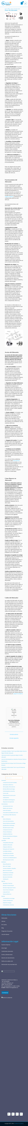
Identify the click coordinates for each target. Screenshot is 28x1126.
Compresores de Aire (7, 829)
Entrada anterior (14, 734)
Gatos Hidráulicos (7, 819)
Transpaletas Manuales (8, 842)
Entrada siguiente (14, 738)
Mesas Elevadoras (7, 864)
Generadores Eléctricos (8, 784)
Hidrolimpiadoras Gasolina (9, 791)
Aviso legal (4, 948)
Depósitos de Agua (7, 902)
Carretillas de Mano (7, 851)
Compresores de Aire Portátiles (10, 782)
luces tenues (16, 460)
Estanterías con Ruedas (8, 872)
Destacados (4, 918)
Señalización (5, 879)
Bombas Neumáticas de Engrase (10, 836)
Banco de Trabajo (7, 866)
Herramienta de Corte (8, 806)
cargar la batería (9, 196)
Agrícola (3, 881)
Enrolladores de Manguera (9, 799)
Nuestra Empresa (5, 944)
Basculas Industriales (7, 877)
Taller (2, 817)
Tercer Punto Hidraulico (8, 890)
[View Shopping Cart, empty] (22, 3)
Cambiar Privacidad (19, 1123)
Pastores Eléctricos (7, 894)
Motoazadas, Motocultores (9, 786)
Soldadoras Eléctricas (7, 834)
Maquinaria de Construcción (9, 795)
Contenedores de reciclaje (8, 898)
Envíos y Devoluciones (6, 954)
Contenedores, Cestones (8, 905)
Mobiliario (3, 862)
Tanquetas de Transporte (8, 849)
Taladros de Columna (7, 808)
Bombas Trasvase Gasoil (8, 885)
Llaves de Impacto (7, 810)
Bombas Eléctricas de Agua (9, 789)
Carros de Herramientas (8, 821)
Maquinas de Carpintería (8, 801)
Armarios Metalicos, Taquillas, (9, 868)
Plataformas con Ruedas (8, 855)
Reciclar (3, 896)
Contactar (5, 993)
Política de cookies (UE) (7, 961)
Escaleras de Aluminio (8, 874)
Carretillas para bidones (8, 853)
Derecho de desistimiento (7, 958)
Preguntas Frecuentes (6, 931)
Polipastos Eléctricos (7, 847)
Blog (2, 928)
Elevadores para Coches (8, 827)
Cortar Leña (5, 793)
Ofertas (3, 921)
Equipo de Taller (6, 838)
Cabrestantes (6, 797)
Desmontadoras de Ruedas (9, 823)
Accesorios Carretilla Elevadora (10, 857)
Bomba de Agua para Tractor (9, 887)
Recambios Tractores (7, 883)
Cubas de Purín (6, 892)
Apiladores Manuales (7, 844)
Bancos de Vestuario (7, 870)
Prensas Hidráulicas (7, 832)
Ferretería (3, 780)
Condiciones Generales (7, 951)
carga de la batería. (18, 693)
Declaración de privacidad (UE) (9, 964)
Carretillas (3, 840)
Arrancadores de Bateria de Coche (10, 812)
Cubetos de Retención (8, 900)
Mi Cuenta (4, 924)
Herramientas (4, 804)
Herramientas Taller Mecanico (9, 814)
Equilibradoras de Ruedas (8, 825)
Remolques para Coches (8, 859)
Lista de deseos (5, 934)
